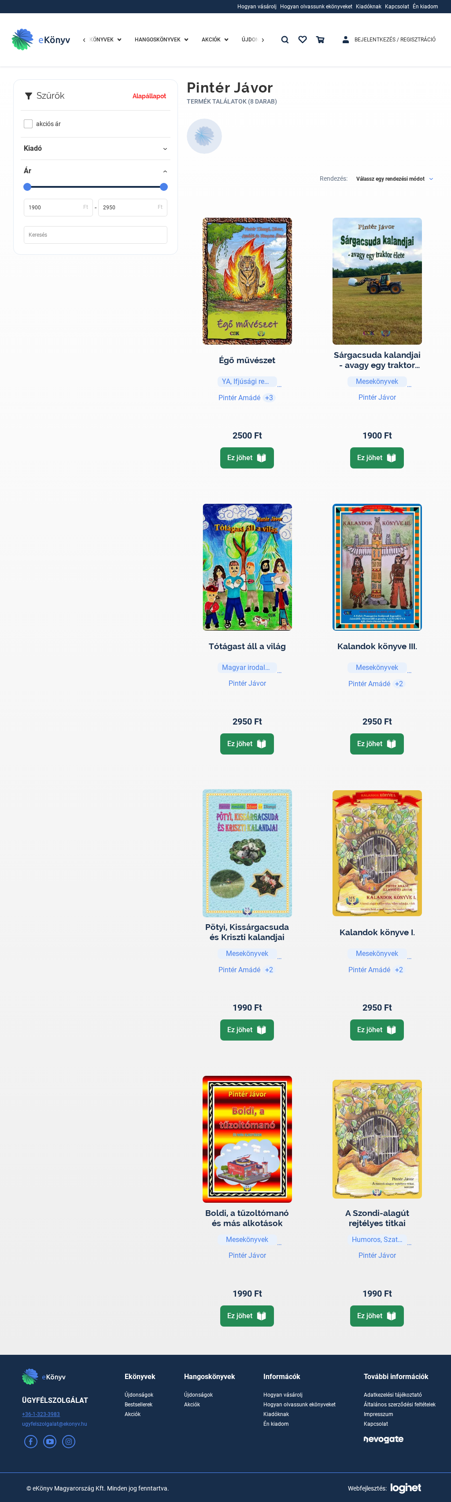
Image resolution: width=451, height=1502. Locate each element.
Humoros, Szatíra (379, 1239)
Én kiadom (276, 1424)
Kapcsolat (376, 1424)
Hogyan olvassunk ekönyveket (299, 1405)
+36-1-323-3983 (41, 1414)
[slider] (27, 187)
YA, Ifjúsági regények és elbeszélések (249, 381)
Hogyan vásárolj (283, 1395)
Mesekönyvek (377, 381)
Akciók (132, 1414)
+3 (269, 398)
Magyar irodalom (248, 667)
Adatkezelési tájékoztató (393, 1395)
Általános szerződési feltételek (400, 1405)
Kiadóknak (276, 1414)
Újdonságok (139, 1395)
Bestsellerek (138, 1405)
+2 (399, 684)
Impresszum (378, 1414)
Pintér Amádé (239, 398)
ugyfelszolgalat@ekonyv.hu (54, 1424)
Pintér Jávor (377, 397)
